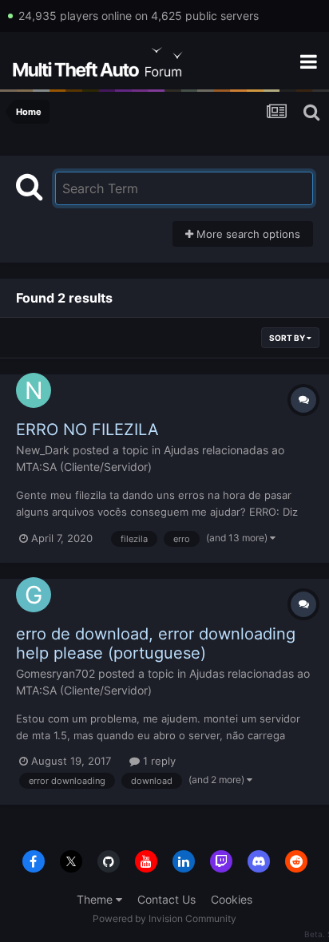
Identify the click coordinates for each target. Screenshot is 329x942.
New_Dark (42, 450)
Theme (96, 899)
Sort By (288, 337)
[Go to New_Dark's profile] (33, 390)
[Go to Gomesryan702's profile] (33, 594)
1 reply (158, 760)
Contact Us (166, 899)
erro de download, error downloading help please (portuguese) (155, 643)
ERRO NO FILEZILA (87, 429)
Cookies (231, 899)
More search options (246, 234)
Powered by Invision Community (164, 918)
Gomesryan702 (55, 673)
